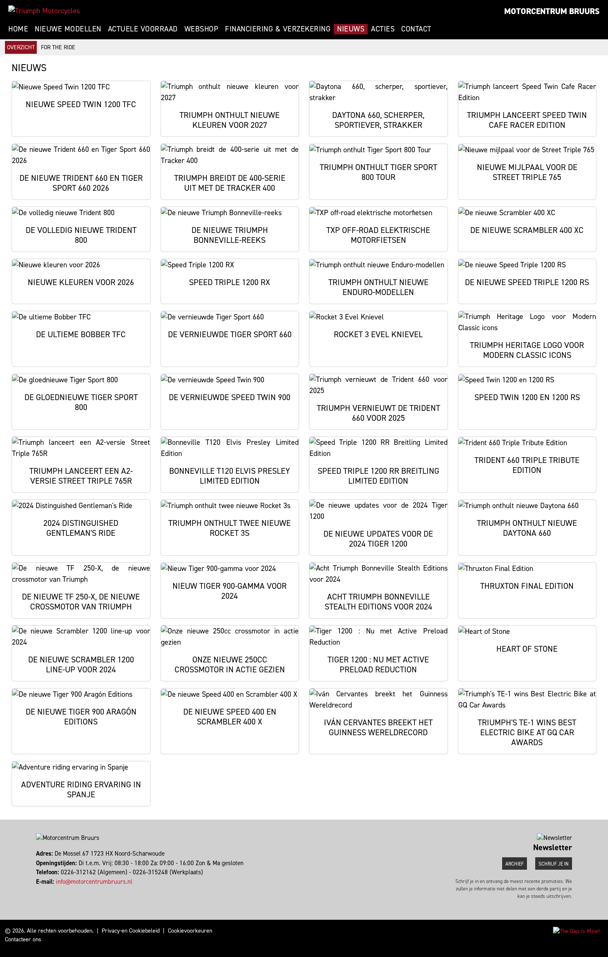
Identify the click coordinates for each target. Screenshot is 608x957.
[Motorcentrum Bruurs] (44, 11)
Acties (383, 29)
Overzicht (21, 47)
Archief (514, 864)
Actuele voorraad (143, 29)
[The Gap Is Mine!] (576, 931)
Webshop (201, 29)
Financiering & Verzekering (277, 29)
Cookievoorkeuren (190, 931)
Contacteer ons (23, 939)
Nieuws (350, 29)
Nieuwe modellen (68, 29)
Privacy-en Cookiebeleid (131, 931)
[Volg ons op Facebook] (37, 891)
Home (18, 29)
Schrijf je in (554, 864)
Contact (416, 29)
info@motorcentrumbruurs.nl (94, 882)
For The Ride (58, 47)
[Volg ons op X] (41, 891)
